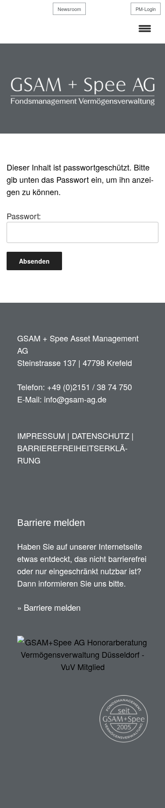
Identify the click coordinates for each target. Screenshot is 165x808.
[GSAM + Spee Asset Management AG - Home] (82, 105)
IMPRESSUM (41, 435)
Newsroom (69, 8)
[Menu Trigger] (144, 27)
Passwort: (24, 215)
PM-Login (146, 8)
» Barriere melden (49, 607)
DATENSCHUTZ (100, 435)
